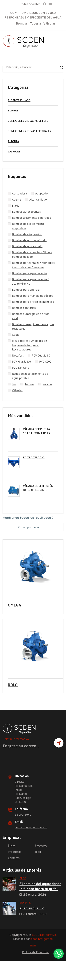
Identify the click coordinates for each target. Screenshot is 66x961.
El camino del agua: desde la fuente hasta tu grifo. (40, 886)
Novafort (18, 355)
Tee (14, 384)
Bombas (22, 23)
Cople (15, 335)
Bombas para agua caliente (29, 273)
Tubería (35, 23)
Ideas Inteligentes (41, 939)
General (25, 903)
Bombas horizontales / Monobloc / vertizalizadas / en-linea (33, 265)
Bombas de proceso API (27, 246)
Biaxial (16, 205)
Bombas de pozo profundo (29, 240)
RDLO (13, 684)
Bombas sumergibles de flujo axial (30, 316)
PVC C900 (45, 361)
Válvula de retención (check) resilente (38, 488)
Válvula (47, 384)
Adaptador (42, 193)
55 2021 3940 (23, 814)
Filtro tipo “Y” (34, 457)
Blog (38, 852)
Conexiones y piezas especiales (29, 131)
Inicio (11, 845)
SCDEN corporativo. (44, 935)
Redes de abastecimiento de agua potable (30, 376)
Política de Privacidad (35, 952)
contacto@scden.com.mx (31, 827)
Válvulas (49, 23)
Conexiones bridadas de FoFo (28, 121)
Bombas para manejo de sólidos (32, 296)
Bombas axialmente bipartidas (31, 218)
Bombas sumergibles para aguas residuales (33, 326)
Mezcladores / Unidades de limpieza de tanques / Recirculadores (29, 345)
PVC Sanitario (20, 367)
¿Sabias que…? (31, 908)
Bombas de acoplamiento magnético (28, 226)
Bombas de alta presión (27, 234)
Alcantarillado (19, 100)
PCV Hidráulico (21, 361)
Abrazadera (19, 193)
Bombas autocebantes (26, 211)
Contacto (14, 858)
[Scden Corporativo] (24, 41)
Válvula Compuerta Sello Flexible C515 (36, 431)
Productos (14, 852)
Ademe (16, 199)
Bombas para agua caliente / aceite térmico (30, 281)
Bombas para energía (26, 289)
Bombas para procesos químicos (33, 302)
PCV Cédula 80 (41, 355)
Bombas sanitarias (24, 308)
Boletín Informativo (16, 739)
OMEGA (14, 605)
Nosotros (41, 845)
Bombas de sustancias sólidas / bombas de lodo (32, 254)
